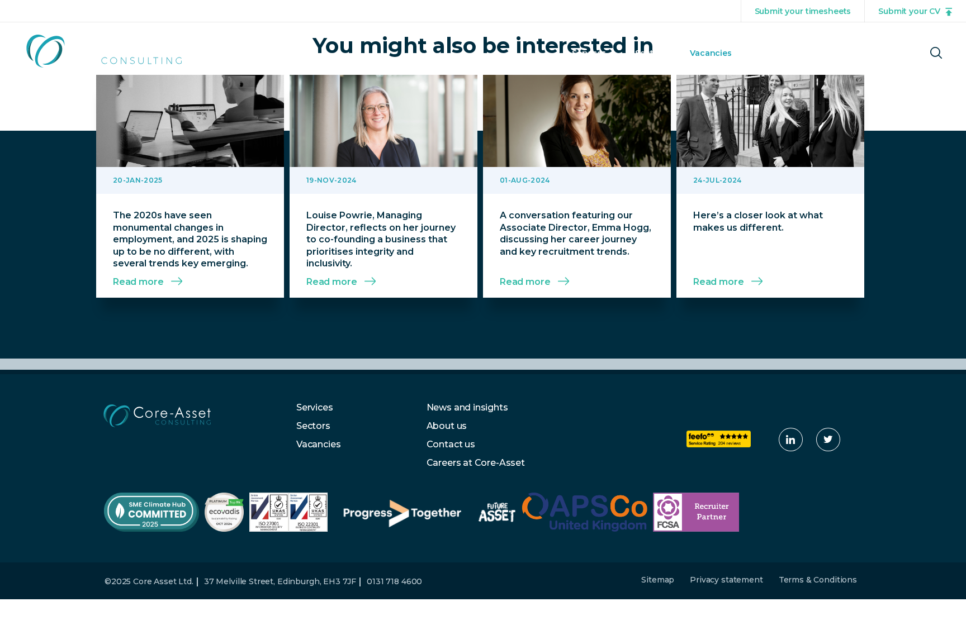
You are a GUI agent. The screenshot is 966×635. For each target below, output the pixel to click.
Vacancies (711, 53)
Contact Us (878, 53)
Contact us (451, 444)
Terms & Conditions (818, 580)
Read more (138, 281)
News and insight (791, 53)
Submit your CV (909, 11)
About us (447, 426)
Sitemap (657, 580)
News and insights (467, 407)
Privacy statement (726, 580)
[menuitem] (589, 63)
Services (589, 53)
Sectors (650, 53)
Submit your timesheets (803, 11)
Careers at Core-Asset (476, 462)
